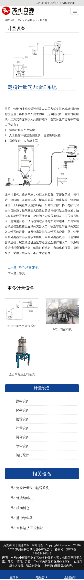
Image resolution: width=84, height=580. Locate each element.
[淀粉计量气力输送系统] (22, 309)
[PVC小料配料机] (62, 311)
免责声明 (9, 545)
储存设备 (22, 410)
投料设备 (22, 401)
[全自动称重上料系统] (22, 352)
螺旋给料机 (24, 498)
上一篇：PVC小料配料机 (23, 267)
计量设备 (42, 20)
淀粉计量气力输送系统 (22, 326)
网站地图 (37, 545)
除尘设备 (22, 446)
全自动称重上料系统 (22, 374)
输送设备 (22, 419)
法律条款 (23, 545)
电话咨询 (42, 577)
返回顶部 (70, 577)
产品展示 (30, 20)
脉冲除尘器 (24, 518)
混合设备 (22, 437)
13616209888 (67, 2)
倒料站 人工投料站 (29, 528)
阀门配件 (22, 455)
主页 (20, 20)
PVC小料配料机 (62, 329)
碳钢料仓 (22, 508)
